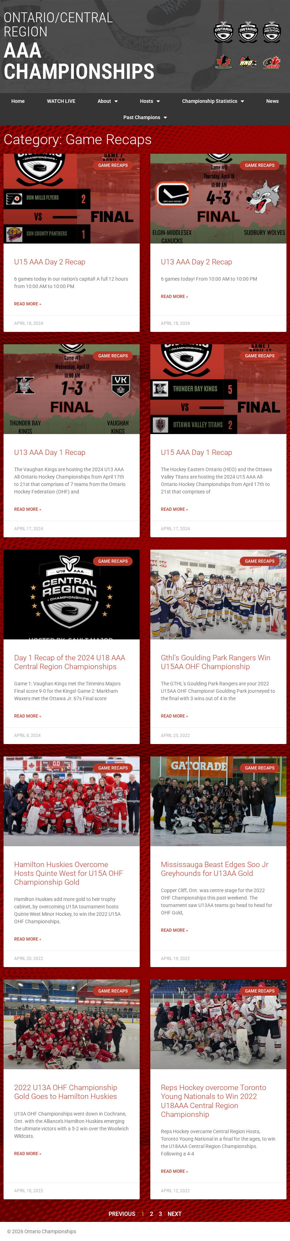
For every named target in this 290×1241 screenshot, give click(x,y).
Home (18, 101)
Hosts (146, 101)
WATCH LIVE (61, 101)
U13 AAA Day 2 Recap (196, 262)
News (272, 101)
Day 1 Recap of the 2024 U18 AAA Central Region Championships (69, 662)
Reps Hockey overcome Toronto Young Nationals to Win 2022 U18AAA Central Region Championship (213, 1101)
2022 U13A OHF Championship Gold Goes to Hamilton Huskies (65, 1092)
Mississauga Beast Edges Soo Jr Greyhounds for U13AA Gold (214, 869)
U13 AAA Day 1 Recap (50, 452)
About (104, 101)
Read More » (27, 304)
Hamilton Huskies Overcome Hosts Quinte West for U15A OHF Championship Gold (68, 873)
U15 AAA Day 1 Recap (196, 452)
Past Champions (141, 117)
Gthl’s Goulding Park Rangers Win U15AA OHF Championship (216, 662)
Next (175, 1214)
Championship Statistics (209, 101)
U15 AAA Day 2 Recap (50, 262)
